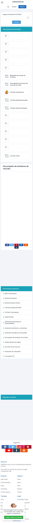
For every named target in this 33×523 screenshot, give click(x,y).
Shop (2, 499)
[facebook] (5, 447)
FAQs (18, 485)
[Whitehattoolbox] (18, 2)
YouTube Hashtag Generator (13, 307)
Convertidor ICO (9, 356)
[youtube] (9, 450)
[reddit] (24, 450)
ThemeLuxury (16, 520)
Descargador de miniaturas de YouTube (16, 337)
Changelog (4, 489)
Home (19, 479)
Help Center (4, 479)
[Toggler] (2, 2)
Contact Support (5, 492)
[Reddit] (26, 245)
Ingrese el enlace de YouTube (12, 14)
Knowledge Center (22, 499)
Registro (22, 6)
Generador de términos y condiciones (16, 328)
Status (2, 485)
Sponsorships (21, 506)
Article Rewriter (9, 317)
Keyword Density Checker (12, 303)
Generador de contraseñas (13, 351)
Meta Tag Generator (11, 293)
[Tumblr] (16, 247)
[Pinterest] (16, 245)
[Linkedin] (21, 245)
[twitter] (12, 447)
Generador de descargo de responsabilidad (13, 322)
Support (19, 489)
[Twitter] (12, 245)
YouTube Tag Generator (12, 312)
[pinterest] (27, 447)
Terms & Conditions (23, 509)
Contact (19, 492)
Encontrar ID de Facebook (12, 347)
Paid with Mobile (5, 482)
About (19, 482)
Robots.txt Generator (11, 298)
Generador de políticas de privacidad (16, 333)
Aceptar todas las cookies (14, 517)
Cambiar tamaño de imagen (13, 342)
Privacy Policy (21, 512)
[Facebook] (7, 245)
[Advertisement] (16, 190)
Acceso (14, 6)
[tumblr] (16, 450)
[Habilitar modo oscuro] (8, 6)
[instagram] (20, 447)
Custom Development (23, 502)
